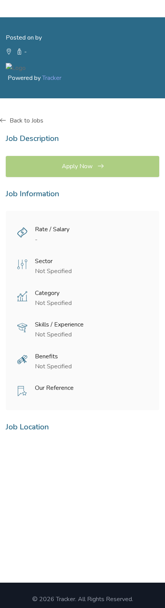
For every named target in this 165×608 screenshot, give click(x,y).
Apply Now (78, 166)
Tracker (51, 78)
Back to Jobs (26, 120)
